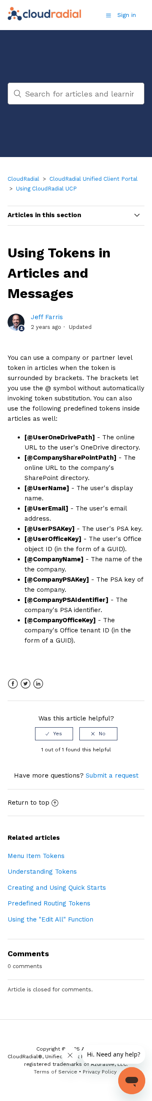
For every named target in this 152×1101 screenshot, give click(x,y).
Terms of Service (55, 1072)
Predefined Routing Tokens (49, 903)
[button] (108, 15)
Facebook (13, 684)
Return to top (28, 802)
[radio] (54, 733)
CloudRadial (23, 179)
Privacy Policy (100, 1072)
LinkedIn (38, 684)
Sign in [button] (126, 14)
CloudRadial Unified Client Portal (93, 179)
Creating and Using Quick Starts (57, 887)
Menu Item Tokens (36, 856)
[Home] (45, 19)
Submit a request (112, 775)
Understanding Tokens (42, 871)
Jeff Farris (47, 317)
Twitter (25, 684)
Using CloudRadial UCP (46, 188)
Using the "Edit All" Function (50, 919)
